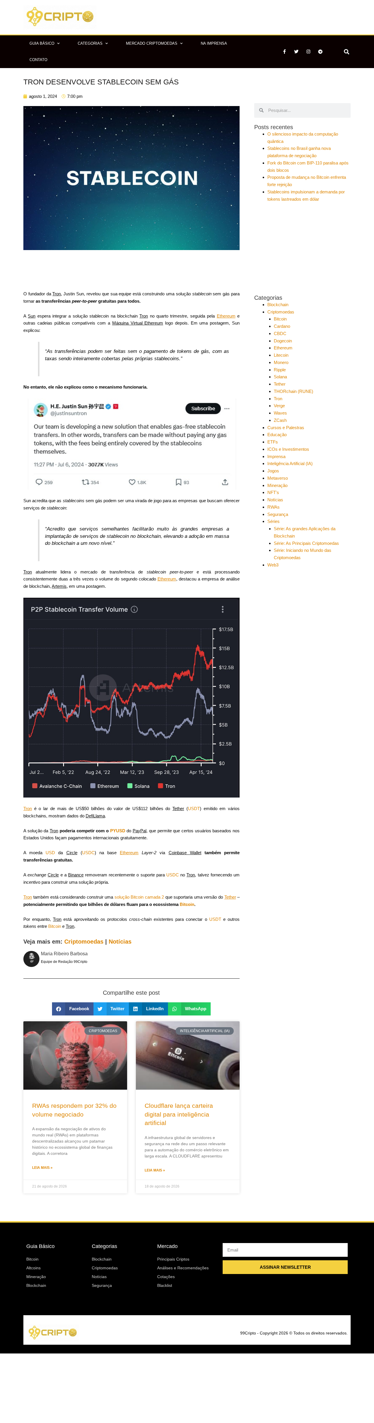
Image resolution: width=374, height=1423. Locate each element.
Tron (278, 398)
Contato (38, 60)
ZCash (280, 420)
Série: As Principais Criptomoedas (306, 543)
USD (50, 852)
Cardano (282, 326)
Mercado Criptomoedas (151, 43)
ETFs (272, 441)
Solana (280, 376)
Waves (280, 412)
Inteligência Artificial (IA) (290, 463)
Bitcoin (187, 904)
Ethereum (283, 347)
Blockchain (277, 304)
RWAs (273, 507)
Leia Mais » (42, 1168)
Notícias (120, 941)
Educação (277, 434)
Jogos (273, 470)
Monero (281, 362)
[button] (346, 51)
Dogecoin (283, 340)
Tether (279, 384)
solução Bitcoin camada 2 (139, 897)
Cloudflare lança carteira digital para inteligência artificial (179, 1114)
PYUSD (117, 830)
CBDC (280, 333)
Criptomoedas (83, 941)
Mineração (277, 485)
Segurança (277, 514)
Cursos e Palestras (285, 427)
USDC (88, 852)
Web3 (272, 564)
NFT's (273, 492)
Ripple (280, 369)
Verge (279, 405)
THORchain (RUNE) (293, 391)
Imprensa (276, 456)
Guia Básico (42, 43)
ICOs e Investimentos (288, 449)
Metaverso (277, 478)
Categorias (90, 43)
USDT (194, 808)
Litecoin (281, 355)
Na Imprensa (214, 43)
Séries (273, 521)
